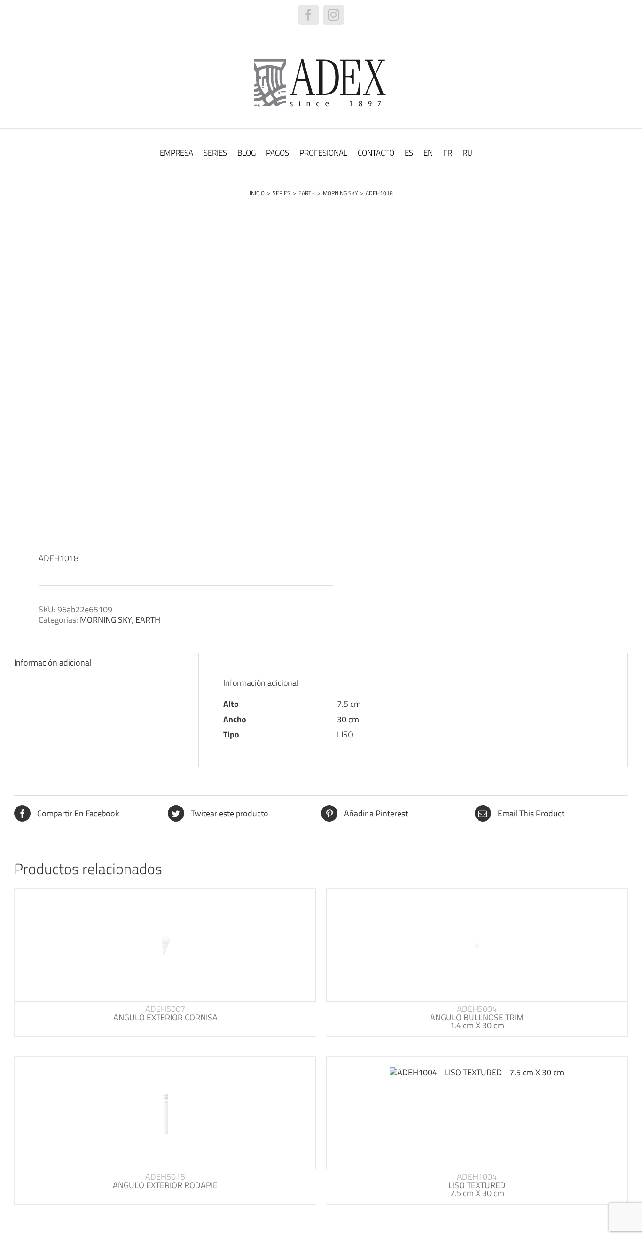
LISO (345, 734)
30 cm (348, 719)
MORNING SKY (106, 619)
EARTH (147, 619)
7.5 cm (349, 703)
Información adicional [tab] (52, 662)
